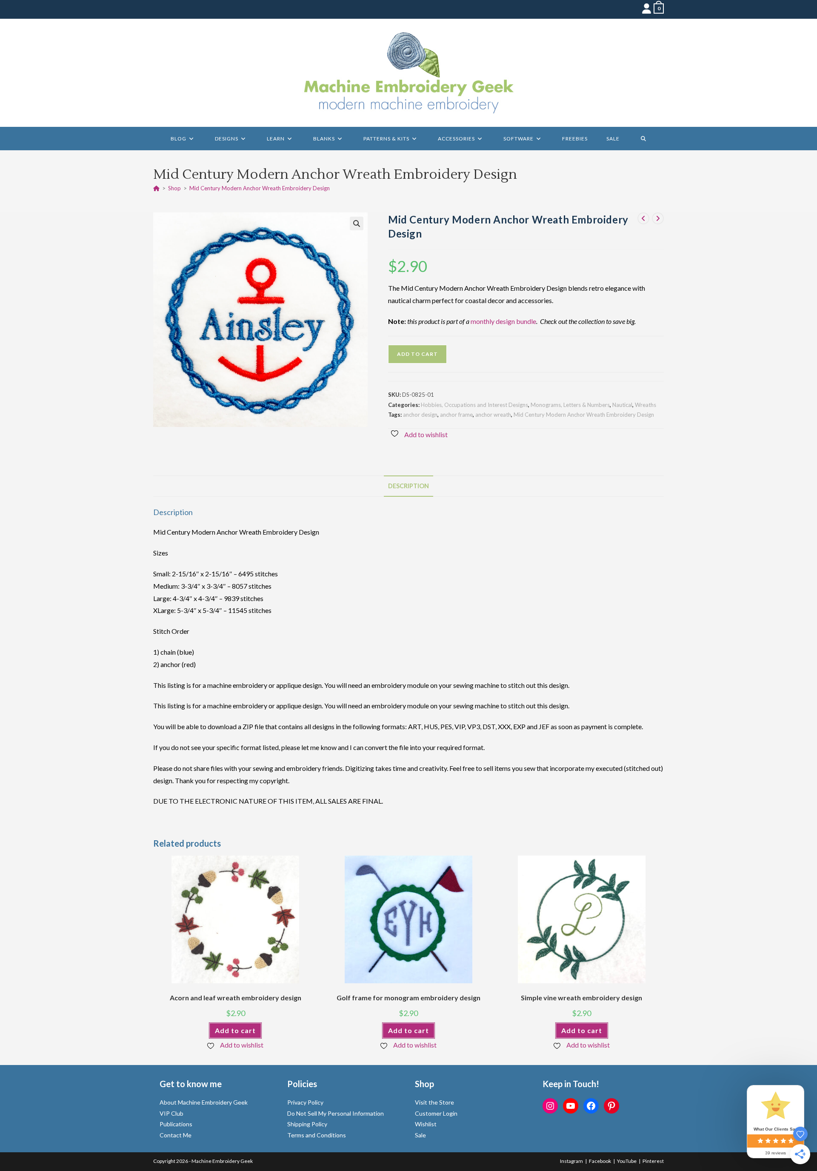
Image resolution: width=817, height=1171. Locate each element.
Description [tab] (408, 486)
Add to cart (417, 354)
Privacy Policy (305, 1102)
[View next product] (658, 218)
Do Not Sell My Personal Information (335, 1113)
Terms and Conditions (316, 1135)
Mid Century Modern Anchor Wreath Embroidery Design (259, 188)
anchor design (420, 414)
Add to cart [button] (235, 1030)
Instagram (571, 1161)
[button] (356, 223)
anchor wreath (493, 414)
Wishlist (426, 1124)
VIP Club (171, 1113)
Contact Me (175, 1135)
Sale (420, 1135)
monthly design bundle (503, 321)
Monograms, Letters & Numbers (570, 404)
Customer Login (436, 1113)
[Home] (156, 188)
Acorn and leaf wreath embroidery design (235, 997)
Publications (176, 1124)
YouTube (627, 1161)
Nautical (622, 404)
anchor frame (456, 414)
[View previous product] (643, 218)
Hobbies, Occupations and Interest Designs (474, 404)
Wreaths (645, 404)
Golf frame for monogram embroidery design (408, 997)
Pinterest (653, 1161)
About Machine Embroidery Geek (204, 1102)
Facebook (600, 1161)
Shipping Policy (307, 1124)
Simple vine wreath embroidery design (581, 997)
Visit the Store (434, 1102)
